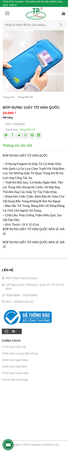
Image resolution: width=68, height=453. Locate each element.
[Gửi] (61, 25)
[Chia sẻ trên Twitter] (19, 135)
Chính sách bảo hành (14, 366)
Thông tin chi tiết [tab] (17, 145)
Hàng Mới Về (25, 97)
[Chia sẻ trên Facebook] (13, 135)
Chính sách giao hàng (15, 359)
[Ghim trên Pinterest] (32, 135)
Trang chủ (8, 97)
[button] (7, 13)
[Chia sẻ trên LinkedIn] (39, 135)
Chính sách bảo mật (14, 346)
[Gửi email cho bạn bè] (26, 135)
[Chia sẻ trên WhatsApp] (6, 135)
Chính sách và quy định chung (20, 353)
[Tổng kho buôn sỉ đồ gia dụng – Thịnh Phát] (36, 13)
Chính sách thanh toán (15, 373)
